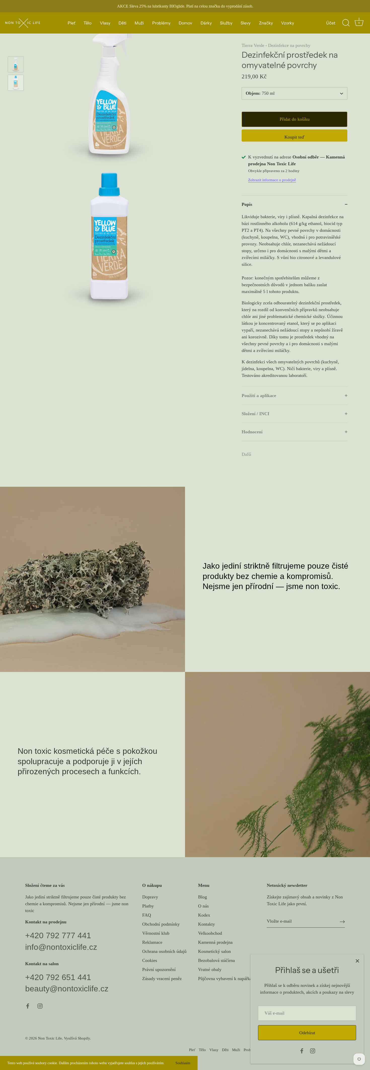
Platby (148, 906)
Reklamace (152, 942)
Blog (202, 896)
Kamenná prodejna (215, 942)
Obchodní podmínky (161, 924)
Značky (266, 22)
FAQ (146, 915)
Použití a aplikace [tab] (259, 395)
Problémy (161, 22)
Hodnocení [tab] (252, 431)
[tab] (294, 299)
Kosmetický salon (214, 951)
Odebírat (307, 1032)
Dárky (206, 22)
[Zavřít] (357, 960)
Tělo (87, 22)
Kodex (204, 915)
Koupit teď (294, 137)
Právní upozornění (159, 969)
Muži (139, 22)
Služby (226, 22)
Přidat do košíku (295, 119)
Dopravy (150, 896)
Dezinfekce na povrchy (289, 45)
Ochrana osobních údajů (164, 951)
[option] (16, 65)
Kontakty (206, 924)
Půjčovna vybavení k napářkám (226, 978)
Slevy (245, 22)
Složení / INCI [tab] (255, 413)
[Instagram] (312, 1050)
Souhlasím (182, 1063)
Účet (330, 22)
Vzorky (287, 22)
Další (246, 454)
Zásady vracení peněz (162, 978)
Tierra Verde (253, 45)
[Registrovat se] (342, 921)
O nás (203, 906)
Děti (122, 22)
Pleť (71, 22)
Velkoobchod (210, 933)
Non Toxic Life (50, 1038)
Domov (185, 22)
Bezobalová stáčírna (216, 960)
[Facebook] (301, 1050)
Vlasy (105, 22)
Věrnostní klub (155, 933)
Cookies (149, 960)
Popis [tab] (247, 204)
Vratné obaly (209, 969)
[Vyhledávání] (345, 22)
